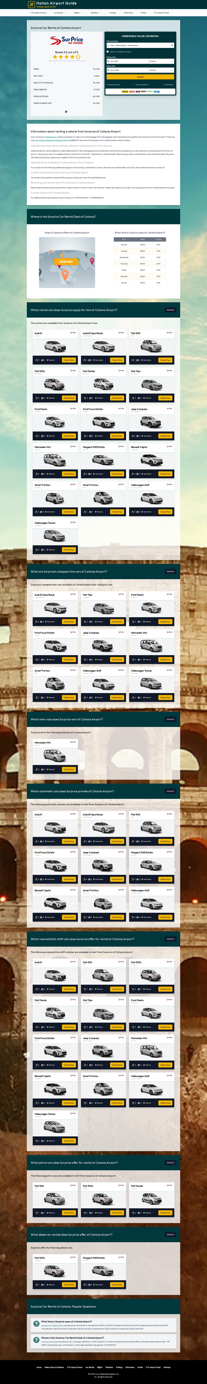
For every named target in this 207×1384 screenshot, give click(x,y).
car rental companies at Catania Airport (52, 140)
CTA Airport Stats (161, 12)
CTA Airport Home (38, 12)
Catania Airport (50, 137)
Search (140, 77)
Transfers (94, 12)
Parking (112, 12)
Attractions (128, 12)
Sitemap (167, 1367)
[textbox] (140, 45)
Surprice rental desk (49, 1341)
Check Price (69, 360)
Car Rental (58, 12)
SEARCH (170, 310)
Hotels (143, 12)
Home (39, 1367)
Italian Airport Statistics (54, 1367)
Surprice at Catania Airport (52, 1325)
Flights (76, 12)
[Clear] (172, 45)
